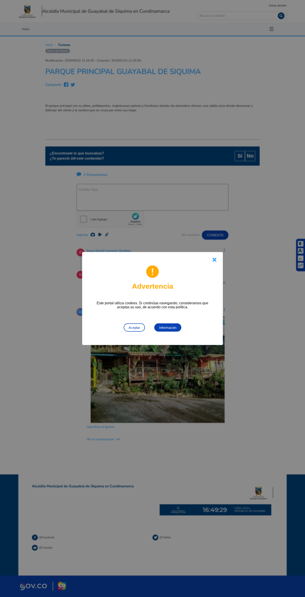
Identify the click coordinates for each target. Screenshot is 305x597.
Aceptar (134, 327)
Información (167, 327)
